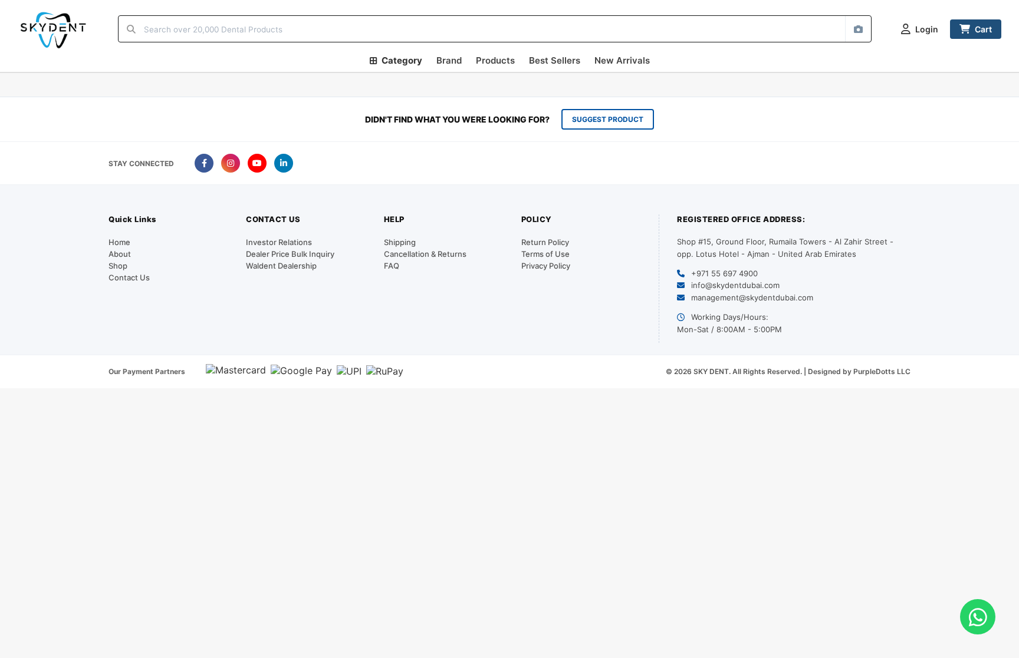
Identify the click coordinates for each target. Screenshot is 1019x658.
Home (119, 242)
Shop (118, 265)
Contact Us (129, 277)
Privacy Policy (545, 265)
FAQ (391, 265)
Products (495, 60)
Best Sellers (554, 60)
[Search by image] (858, 29)
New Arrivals (622, 60)
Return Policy (545, 242)
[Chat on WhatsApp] (977, 616)
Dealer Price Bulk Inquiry (290, 254)
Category (402, 60)
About (120, 254)
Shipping (400, 242)
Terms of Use (545, 254)
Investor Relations (279, 242)
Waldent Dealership (281, 265)
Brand (449, 60)
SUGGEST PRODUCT (607, 119)
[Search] (131, 29)
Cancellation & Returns (425, 254)
